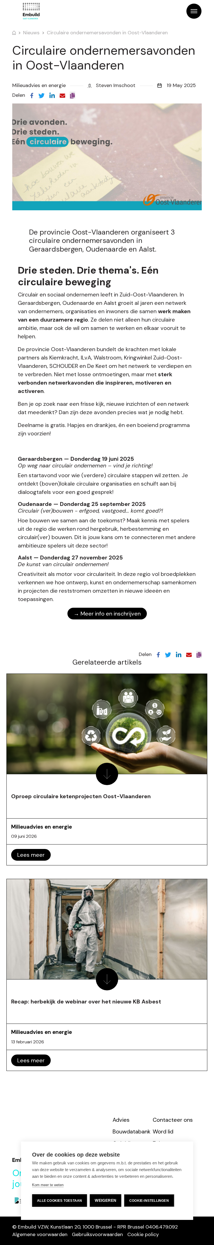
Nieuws (31, 32)
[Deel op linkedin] (52, 95)
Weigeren (105, 1200)
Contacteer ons (173, 1119)
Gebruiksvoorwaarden (97, 1234)
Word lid (163, 1131)
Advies (121, 1119)
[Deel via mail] (62, 95)
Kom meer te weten (48, 1185)
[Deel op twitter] (41, 95)
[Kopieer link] (72, 95)
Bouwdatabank (131, 1131)
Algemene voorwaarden (39, 1234)
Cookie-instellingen (149, 1201)
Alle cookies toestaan (59, 1201)
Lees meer (31, 854)
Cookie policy (143, 1234)
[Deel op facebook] (32, 95)
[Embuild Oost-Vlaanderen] (31, 11)
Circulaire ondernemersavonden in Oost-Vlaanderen (107, 32)
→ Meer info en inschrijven (107, 613)
